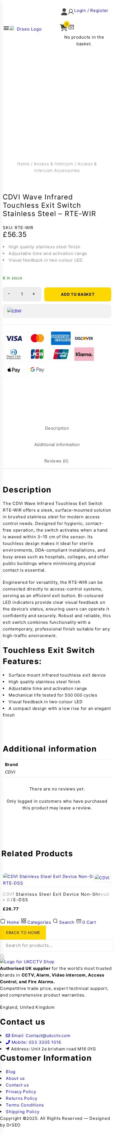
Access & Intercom (53, 163)
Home (23, 163)
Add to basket (77, 294)
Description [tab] (57, 428)
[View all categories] (6, 29)
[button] (84, 13)
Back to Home (24, 932)
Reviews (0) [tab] (56, 461)
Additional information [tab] (57, 444)
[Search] (2, 956)
